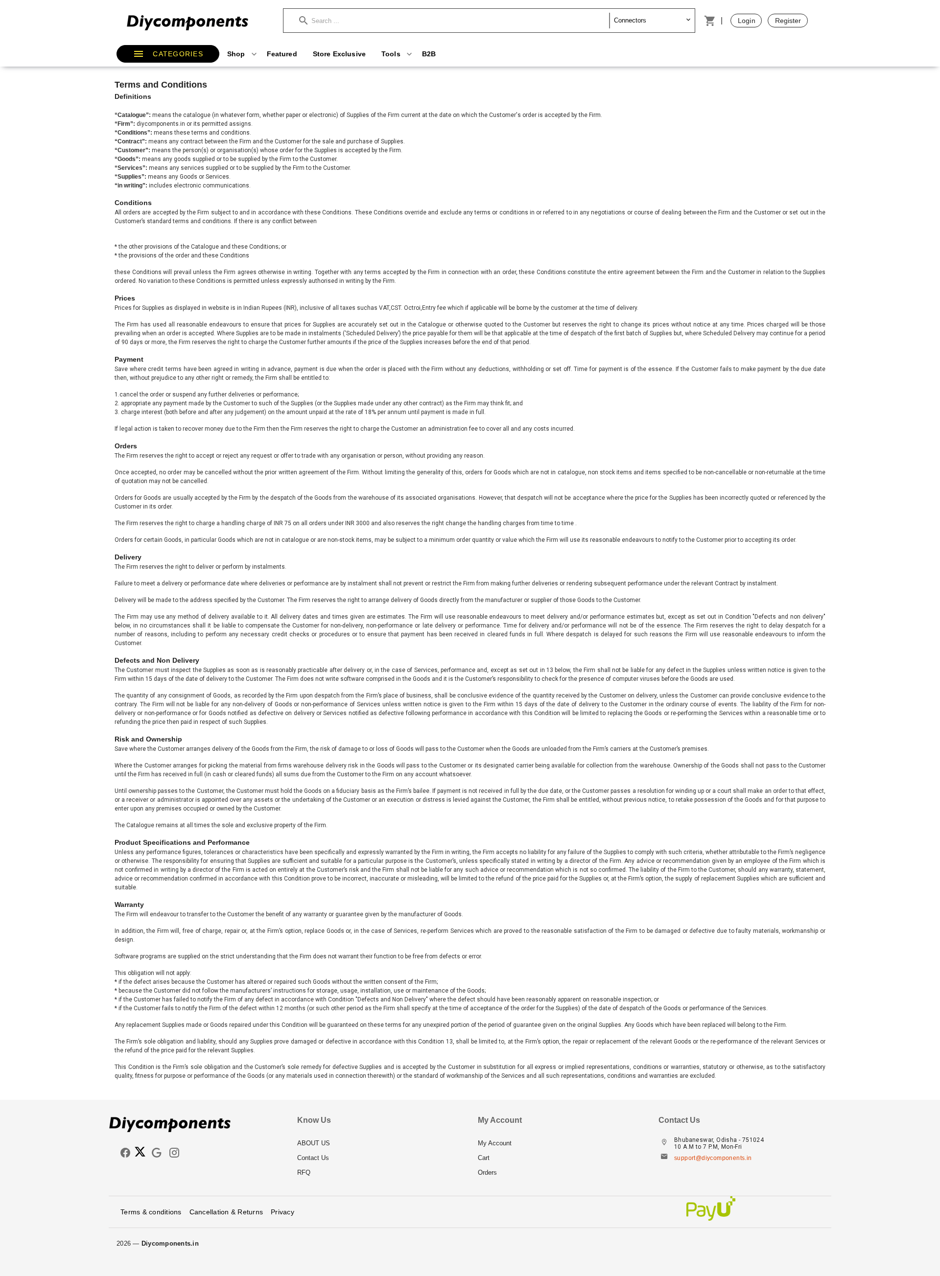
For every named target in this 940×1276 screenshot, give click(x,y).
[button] (454, 20)
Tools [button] (391, 54)
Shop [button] (237, 54)
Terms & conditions (151, 1212)
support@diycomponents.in (713, 1158)
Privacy (282, 1212)
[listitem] (379, 1143)
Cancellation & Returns (226, 1212)
